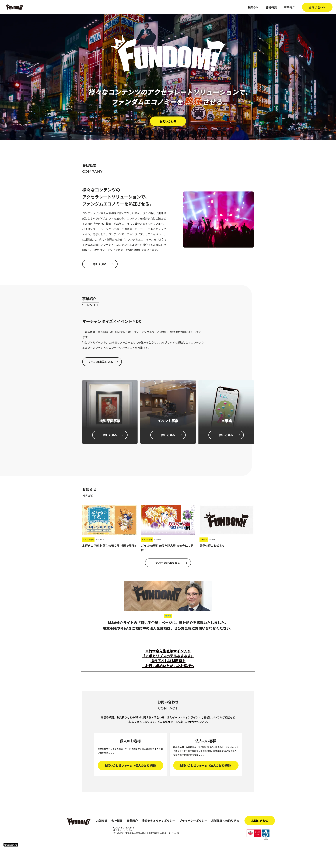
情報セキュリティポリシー (158, 820)
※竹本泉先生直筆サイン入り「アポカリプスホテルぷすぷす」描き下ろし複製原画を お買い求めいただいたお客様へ (168, 658)
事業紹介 (289, 7)
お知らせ (253, 7)
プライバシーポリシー (193, 820)
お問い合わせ (317, 7)
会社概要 (271, 7)
